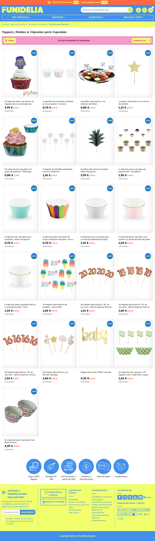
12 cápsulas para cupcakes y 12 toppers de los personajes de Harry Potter (19, 102)
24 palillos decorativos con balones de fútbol (93, 102)
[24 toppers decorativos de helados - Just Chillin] (58, 276)
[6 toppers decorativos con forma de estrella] (134, 73)
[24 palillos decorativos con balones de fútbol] (96, 73)
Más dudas (74, 512)
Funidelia (5, 24)
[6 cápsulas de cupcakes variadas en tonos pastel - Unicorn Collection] (58, 73)
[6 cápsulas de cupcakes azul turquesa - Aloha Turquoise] (20, 208)
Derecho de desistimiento (98, 511)
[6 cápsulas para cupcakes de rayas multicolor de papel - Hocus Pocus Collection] (58, 208)
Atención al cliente (55, 493)
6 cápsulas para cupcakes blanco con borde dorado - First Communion (20, 305)
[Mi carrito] (150, 10)
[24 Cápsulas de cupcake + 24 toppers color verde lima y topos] (134, 343)
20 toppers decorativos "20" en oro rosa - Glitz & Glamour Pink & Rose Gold (96, 305)
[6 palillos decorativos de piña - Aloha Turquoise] (96, 140)
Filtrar (11, 40)
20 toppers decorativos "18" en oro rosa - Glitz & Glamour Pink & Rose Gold (134, 305)
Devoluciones (75, 510)
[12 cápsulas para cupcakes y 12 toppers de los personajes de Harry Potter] (20, 73)
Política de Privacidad (102, 504)
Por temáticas (20, 17)
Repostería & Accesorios (37, 24)
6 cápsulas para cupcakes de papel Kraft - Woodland (132, 170)
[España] (119, 497)
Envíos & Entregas (77, 502)
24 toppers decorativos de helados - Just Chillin (55, 305)
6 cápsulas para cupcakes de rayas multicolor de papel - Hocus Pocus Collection (58, 238)
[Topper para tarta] (96, 343)
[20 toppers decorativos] (96, 276)
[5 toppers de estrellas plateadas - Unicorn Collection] (58, 140)
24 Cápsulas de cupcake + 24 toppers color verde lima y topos (133, 373)
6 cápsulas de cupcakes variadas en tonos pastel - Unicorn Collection (58, 102)
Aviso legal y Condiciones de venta (102, 500)
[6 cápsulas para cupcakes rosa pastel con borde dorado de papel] (134, 208)
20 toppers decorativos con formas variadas (55, 373)
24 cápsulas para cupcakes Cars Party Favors (20, 441)
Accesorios (95, 17)
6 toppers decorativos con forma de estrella (134, 102)
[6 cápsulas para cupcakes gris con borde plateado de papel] (96, 208)
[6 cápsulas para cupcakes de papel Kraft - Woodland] (134, 140)
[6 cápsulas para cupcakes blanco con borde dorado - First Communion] (20, 276)
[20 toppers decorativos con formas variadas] (58, 343)
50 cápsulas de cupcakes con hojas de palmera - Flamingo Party (18, 170)
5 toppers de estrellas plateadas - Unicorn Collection (58, 170)
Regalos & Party (133, 17)
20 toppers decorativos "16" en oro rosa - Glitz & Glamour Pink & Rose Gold (20, 373)
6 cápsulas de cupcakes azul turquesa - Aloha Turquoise (18, 238)
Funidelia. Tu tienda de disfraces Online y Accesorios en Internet (22, 10)
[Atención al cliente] (144, 10)
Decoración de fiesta (19, 24)
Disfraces (57, 17)
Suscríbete (27, 512)
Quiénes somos (99, 520)
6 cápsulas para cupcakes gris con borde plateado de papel (95, 238)
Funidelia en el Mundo (102, 497)
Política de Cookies (100, 507)
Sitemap (95, 518)
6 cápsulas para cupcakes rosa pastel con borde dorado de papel (134, 238)
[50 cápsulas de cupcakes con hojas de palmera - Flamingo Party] (20, 140)
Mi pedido (73, 499)
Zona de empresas (100, 515)
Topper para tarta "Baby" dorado (96, 372)
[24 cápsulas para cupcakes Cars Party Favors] (20, 411)
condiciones (13, 521)
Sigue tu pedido (55, 502)
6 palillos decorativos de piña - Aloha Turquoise (95, 170)
